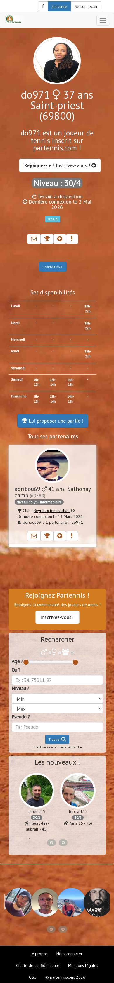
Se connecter (86, 6)
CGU (33, 977)
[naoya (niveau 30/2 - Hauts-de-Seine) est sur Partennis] (70, 902)
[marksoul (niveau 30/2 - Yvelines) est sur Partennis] (96, 902)
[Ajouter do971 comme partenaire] (59, 239)
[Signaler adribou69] (72, 536)
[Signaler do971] (72, 239)
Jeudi (15, 351)
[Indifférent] (65, 653)
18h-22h (87, 308)
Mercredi (18, 339)
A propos (40, 953)
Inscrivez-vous (53, 267)
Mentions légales (83, 965)
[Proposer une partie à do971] (47, 239)
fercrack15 (78, 811)
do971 (77, 522)
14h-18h (70, 382)
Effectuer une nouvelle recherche (57, 747)
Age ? (17, 661)
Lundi (15, 306)
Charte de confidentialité (37, 965)
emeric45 (36, 811)
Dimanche (19, 396)
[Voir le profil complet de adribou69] (53, 465)
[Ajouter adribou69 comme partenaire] (59, 536)
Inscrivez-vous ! (57, 617)
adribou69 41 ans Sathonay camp (53, 492)
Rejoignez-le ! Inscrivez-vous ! (57, 165)
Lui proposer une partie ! (55, 420)
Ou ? (16, 670)
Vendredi (18, 368)
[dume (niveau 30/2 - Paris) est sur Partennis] (44, 902)
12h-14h (53, 382)
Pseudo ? (21, 716)
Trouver (55, 739)
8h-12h (36, 382)
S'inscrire (59, 6)
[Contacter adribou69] (34, 536)
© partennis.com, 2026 (65, 977)
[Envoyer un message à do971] (34, 239)
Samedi (17, 379)
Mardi (15, 323)
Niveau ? (20, 688)
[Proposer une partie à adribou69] (47, 536)
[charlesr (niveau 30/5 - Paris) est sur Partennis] (17, 902)
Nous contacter (69, 953)
